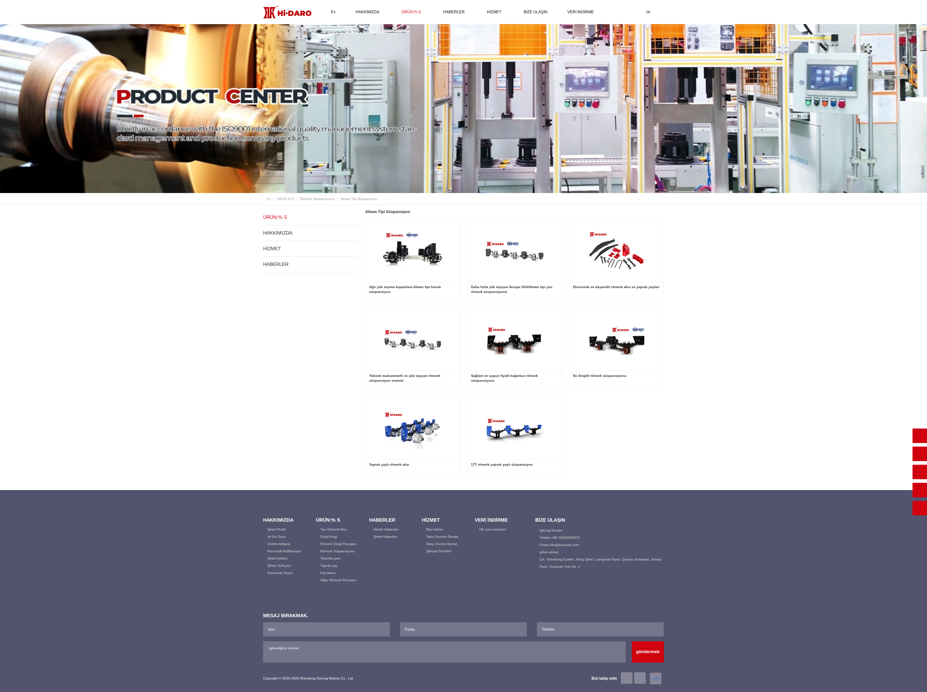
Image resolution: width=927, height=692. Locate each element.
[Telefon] (920, 454)
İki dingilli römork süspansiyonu (599, 376)
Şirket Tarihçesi (279, 565)
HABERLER (275, 264)
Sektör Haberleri (385, 529)
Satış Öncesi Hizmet (441, 544)
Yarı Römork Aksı (333, 529)
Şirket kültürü (277, 558)
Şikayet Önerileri (438, 551)
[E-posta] (920, 472)
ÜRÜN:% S (285, 199)
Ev (333, 12)
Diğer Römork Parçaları (338, 580)
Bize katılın (434, 529)
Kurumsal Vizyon (280, 573)
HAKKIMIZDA (277, 232)
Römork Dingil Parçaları (338, 544)
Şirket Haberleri (385, 537)
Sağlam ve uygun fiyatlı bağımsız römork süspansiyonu (504, 378)
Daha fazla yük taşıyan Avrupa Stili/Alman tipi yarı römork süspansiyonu (511, 289)
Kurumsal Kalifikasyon (284, 551)
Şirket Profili (276, 529)
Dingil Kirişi (328, 537)
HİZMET (272, 248)
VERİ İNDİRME (491, 520)
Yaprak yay (328, 565)
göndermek (648, 651)
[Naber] (920, 436)
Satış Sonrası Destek (442, 537)
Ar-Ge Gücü (276, 537)
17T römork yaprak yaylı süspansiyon (502, 464)
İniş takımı (328, 573)
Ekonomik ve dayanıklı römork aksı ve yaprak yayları (616, 287)
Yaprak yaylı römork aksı (389, 464)
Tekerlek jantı (330, 558)
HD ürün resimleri (492, 529)
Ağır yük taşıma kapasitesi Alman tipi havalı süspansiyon (405, 289)
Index (656, 678)
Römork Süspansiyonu (317, 199)
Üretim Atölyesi (278, 544)
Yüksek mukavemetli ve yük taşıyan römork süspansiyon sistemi (404, 378)
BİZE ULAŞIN (536, 12)
